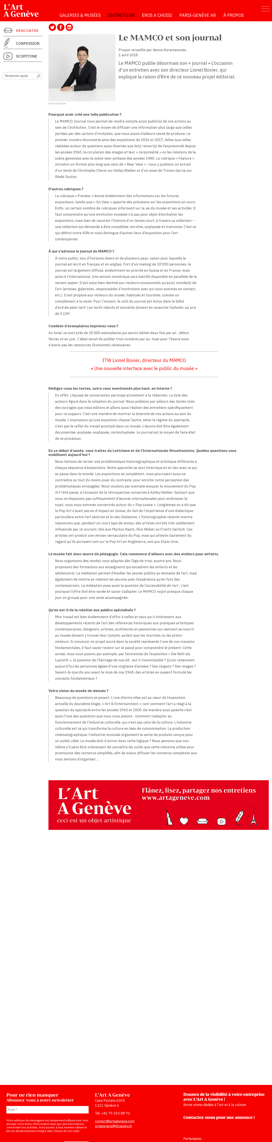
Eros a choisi (157, 15)
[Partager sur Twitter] (52, 27)
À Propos (233, 15)
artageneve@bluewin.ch (113, 1126)
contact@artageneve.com (115, 1121)
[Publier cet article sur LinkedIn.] (69, 27)
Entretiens (121, 15)
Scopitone (26, 56)
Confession (28, 43)
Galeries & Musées (80, 15)
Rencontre (27, 30)
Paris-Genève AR (197, 15)
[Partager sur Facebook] (61, 27)
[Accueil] (22, 10)
